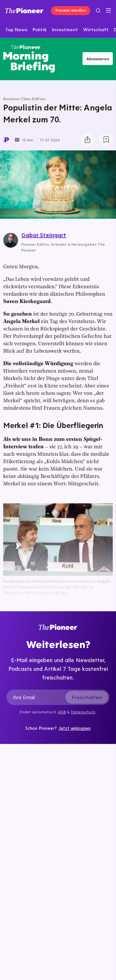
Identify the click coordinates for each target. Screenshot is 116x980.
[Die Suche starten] (98, 10)
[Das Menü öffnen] (108, 10)
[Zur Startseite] (24, 10)
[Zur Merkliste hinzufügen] (106, 140)
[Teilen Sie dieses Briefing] (87, 140)
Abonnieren (97, 58)
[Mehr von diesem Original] (29, 58)
